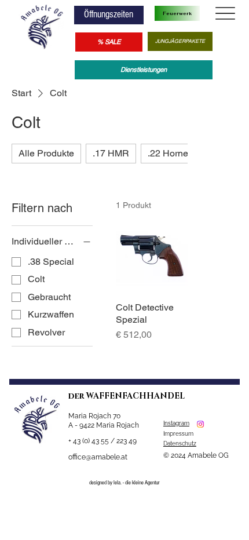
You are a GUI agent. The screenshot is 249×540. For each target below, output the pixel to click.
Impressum (179, 433)
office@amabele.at (97, 457)
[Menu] (225, 13)
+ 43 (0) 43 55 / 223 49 (102, 441)
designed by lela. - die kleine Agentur (124, 482)
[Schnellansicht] (152, 257)
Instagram (176, 423)
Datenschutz (179, 443)
